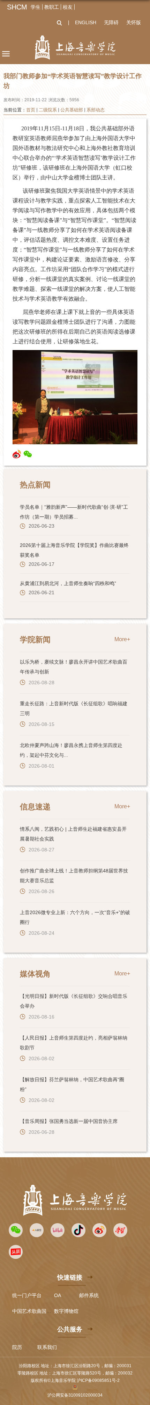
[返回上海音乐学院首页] (75, 47)
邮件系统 (89, 1295)
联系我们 (47, 1347)
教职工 (51, 7)
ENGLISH (85, 22)
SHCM (17, 7)
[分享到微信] (27, 454)
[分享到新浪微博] (17, 454)
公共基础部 (71, 109)
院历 (17, 1347)
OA (57, 1295)
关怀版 (133, 22)
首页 (30, 109)
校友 (68, 7)
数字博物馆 (66, 1311)
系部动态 (96, 109)
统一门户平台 (27, 1295)
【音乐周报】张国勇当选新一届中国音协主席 (69, 1121)
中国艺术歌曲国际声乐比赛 (41, 1311)
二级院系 (48, 109)
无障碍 (111, 22)
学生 (35, 7)
